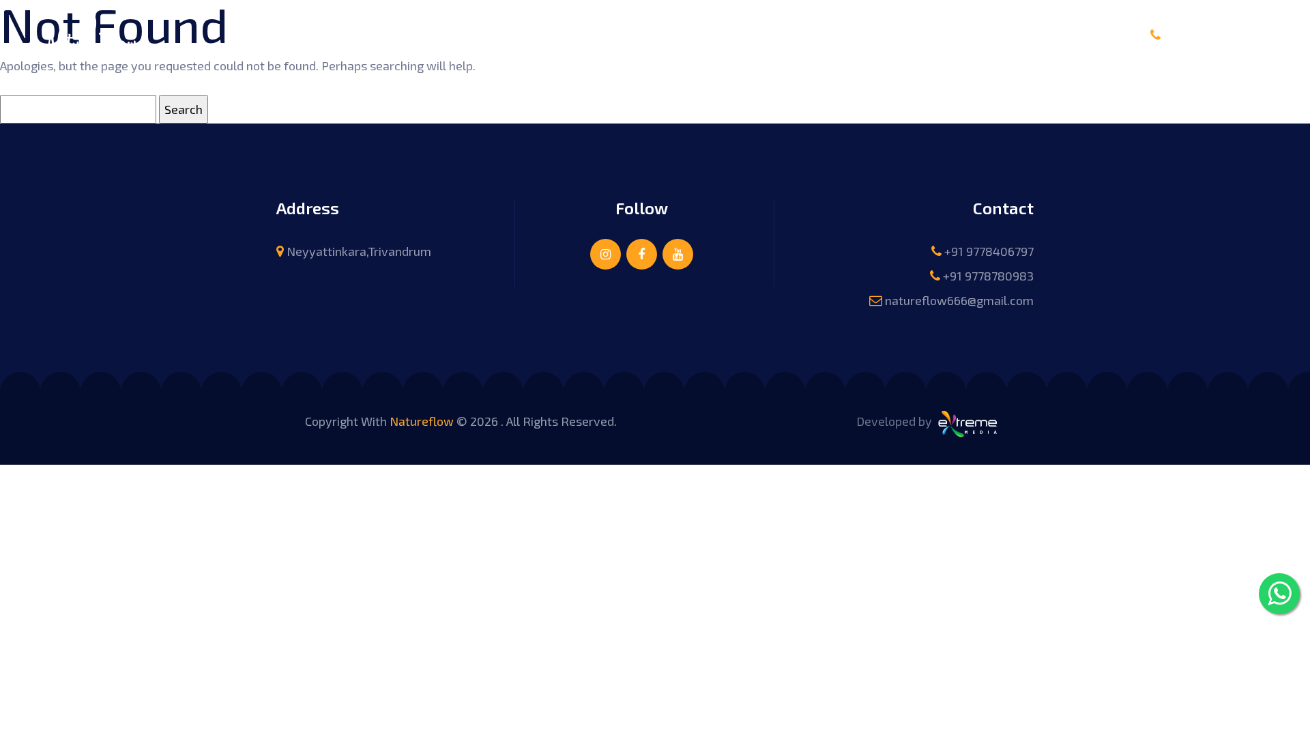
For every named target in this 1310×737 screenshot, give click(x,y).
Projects (661, 33)
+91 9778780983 (988, 275)
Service (595, 33)
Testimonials (743, 33)
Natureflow (422, 421)
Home (480, 33)
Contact (824, 33)
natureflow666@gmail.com (959, 300)
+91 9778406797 (1221, 34)
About (535, 33)
